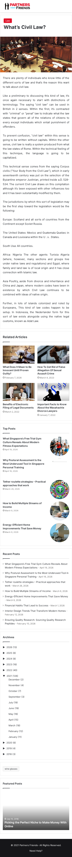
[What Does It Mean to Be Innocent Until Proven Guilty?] (19, 354)
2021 (9, 675)
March (12, 725)
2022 (9, 670)
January (13, 736)
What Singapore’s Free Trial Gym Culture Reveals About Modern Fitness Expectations (22, 442)
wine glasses (11, 768)
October (13, 691)
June (11, 708)
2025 (9, 653)
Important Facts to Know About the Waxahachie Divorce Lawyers (52, 407)
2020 (9, 742)
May (11, 714)
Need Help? (36, 850)
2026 (9, 647)
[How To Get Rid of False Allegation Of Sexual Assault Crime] (53, 354)
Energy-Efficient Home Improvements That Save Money (36, 596)
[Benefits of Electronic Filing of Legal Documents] (19, 392)
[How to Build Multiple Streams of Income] (59, 511)
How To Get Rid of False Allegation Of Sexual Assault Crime (51, 370)
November (14, 685)
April (11, 719)
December (14, 679)
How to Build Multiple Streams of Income (28, 591)
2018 (9, 754)
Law (8, 20)
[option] (36, 811)
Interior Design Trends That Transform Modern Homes (35, 610)
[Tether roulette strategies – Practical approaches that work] (59, 489)
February (13, 731)
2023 (9, 664)
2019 (9, 748)
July (11, 702)
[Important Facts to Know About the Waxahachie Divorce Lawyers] (53, 392)
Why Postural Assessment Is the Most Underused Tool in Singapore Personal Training (23, 464)
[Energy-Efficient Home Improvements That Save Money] (59, 532)
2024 (9, 658)
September (15, 696)
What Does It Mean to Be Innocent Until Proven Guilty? (17, 370)
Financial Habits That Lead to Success (26, 605)
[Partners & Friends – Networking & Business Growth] (17, 6)
